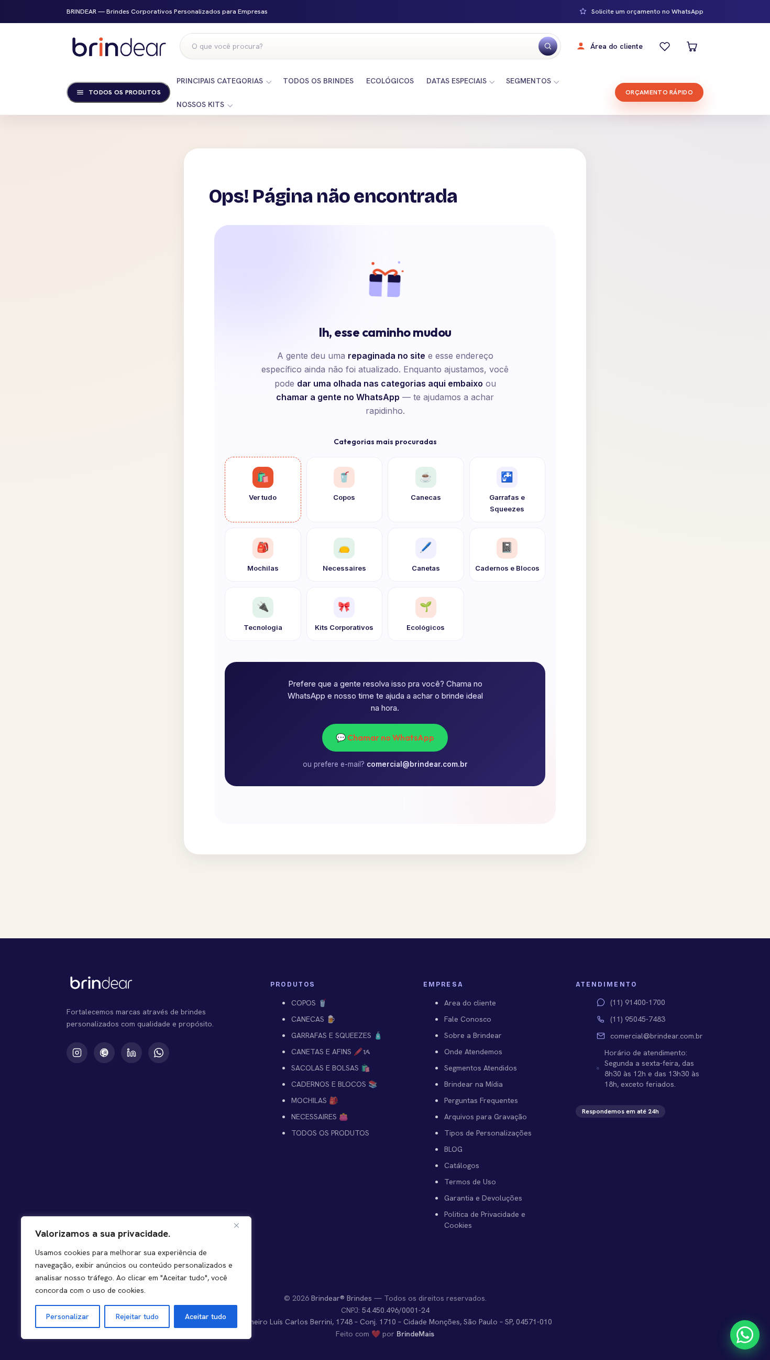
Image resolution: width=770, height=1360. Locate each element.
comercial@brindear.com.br (417, 764)
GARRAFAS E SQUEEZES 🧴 (336, 1035)
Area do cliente (470, 1003)
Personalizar (67, 1316)
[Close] (240, 1225)
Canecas (426, 486)
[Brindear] (119, 46)
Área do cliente (616, 46)
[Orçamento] (691, 46)
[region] (136, 1277)
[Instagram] (77, 1052)
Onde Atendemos (473, 1051)
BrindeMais (415, 1333)
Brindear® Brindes (341, 1298)
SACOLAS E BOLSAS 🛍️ (330, 1068)
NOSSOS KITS (200, 104)
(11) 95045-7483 (637, 1019)
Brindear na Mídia (473, 1084)
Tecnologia (263, 616)
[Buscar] (547, 46)
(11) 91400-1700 (637, 1002)
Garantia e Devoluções (483, 1198)
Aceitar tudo (205, 1316)
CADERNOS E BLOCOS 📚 (334, 1084)
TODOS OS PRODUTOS (330, 1133)
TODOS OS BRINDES (318, 80)
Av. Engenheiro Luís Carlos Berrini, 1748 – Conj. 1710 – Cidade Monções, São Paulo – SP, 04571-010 (385, 1321)
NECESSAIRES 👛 (319, 1116)
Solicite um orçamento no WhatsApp (647, 11)
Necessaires (344, 556)
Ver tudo (263, 486)
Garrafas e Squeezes (507, 492)
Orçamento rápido (659, 92)
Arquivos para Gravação (485, 1116)
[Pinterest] (104, 1052)
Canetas (426, 556)
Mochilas (263, 556)
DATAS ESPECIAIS (456, 80)
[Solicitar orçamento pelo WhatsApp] (745, 1335)
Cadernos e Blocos (507, 556)
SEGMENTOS (528, 80)
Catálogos (461, 1165)
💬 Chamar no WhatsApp (385, 737)
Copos (344, 486)
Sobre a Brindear (473, 1035)
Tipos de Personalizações (488, 1133)
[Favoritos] (664, 46)
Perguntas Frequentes (481, 1100)
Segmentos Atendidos (480, 1068)
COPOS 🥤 (309, 1003)
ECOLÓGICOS (390, 80)
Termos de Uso (470, 1181)
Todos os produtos (125, 92)
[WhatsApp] (158, 1052)
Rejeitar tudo (137, 1316)
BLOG (453, 1149)
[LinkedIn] (131, 1052)
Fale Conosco (467, 1019)
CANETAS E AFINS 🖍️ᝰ (330, 1051)
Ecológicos (425, 616)
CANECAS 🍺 (313, 1019)
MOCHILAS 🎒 (314, 1100)
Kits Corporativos (344, 616)
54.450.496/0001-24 (396, 1310)
